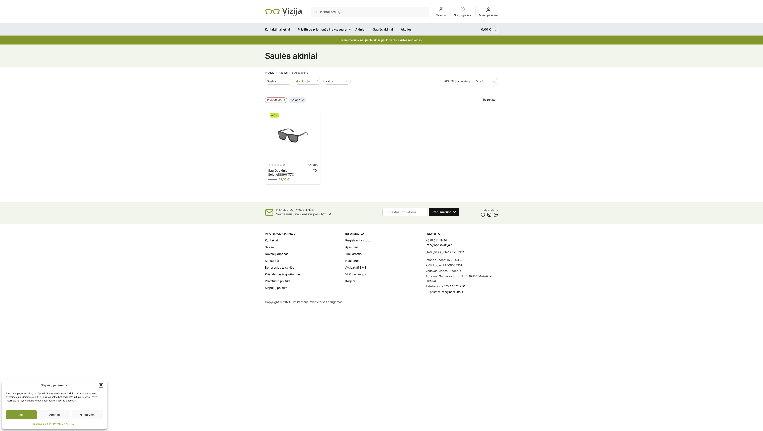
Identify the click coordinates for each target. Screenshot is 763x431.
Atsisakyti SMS (355, 267)
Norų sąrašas (462, 15)
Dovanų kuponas (276, 254)
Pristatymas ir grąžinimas (282, 274)
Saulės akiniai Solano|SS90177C (281, 172)
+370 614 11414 (436, 240)
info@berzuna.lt (452, 292)
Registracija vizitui (358, 240)
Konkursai (272, 261)
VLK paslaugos (355, 274)
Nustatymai (87, 415)
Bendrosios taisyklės (279, 267)
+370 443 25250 (453, 286)
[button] (101, 385)
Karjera (350, 281)
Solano (313, 165)
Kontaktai (271, 240)
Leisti (21, 415)
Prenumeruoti (441, 212)
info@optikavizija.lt (439, 245)
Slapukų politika (42, 423)
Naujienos (352, 261)
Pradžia (269, 72)
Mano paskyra (488, 15)
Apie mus (351, 247)
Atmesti (54, 415)
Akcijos (283, 72)
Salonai (441, 15)
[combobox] (476, 81)
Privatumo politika (63, 423)
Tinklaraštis (353, 254)
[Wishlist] (315, 171)
